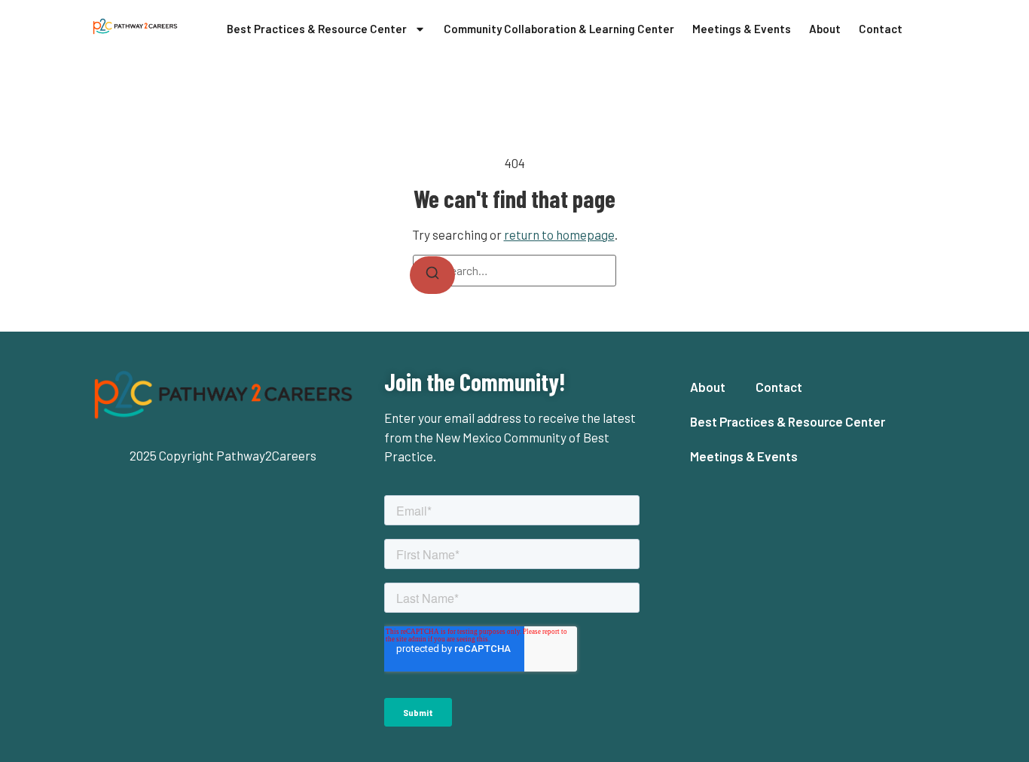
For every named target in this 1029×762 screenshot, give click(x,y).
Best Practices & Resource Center (317, 28)
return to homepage (559, 234)
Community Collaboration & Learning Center (559, 28)
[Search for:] (514, 270)
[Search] (432, 275)
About (825, 28)
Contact (880, 28)
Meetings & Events (741, 28)
